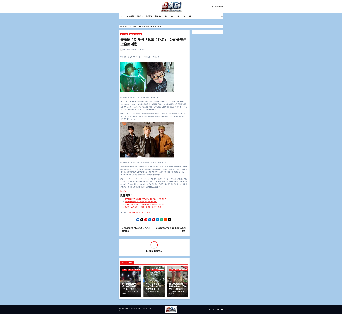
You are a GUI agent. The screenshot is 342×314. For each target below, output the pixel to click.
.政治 (166, 16)
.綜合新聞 (149, 16)
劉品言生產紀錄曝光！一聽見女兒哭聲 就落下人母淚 (143, 207)
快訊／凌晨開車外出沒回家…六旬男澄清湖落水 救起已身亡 (153, 287)
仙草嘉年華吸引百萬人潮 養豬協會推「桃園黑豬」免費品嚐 (144, 204)
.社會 (122, 16)
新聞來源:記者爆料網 (135, 34)
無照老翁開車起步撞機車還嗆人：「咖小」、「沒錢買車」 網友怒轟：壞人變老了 (177, 289)
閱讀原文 (123, 191)
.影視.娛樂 (158, 16)
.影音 (184, 16)
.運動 (190, 16)
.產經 (171, 16)
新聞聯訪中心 (130, 49)
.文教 (178, 16)
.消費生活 (140, 16)
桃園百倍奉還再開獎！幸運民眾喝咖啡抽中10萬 (141, 202)
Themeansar (122, 311)
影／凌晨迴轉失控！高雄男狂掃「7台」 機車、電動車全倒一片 (130, 287)
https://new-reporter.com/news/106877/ (139, 212)
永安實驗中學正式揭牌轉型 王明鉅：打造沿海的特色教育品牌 (145, 199)
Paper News (145, 308)
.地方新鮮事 (130, 16)
